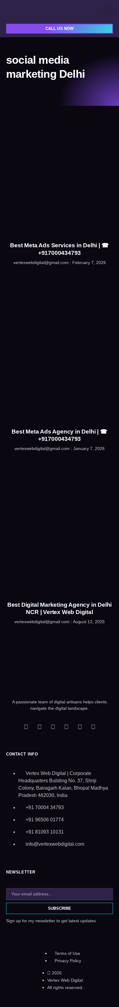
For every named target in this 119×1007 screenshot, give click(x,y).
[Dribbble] (93, 727)
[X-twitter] (39, 727)
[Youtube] (66, 727)
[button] (108, 11)
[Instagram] (53, 727)
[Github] (80, 727)
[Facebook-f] (26, 727)
